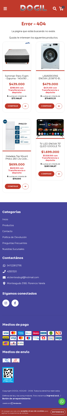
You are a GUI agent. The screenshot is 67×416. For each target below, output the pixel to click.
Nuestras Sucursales (13, 249)
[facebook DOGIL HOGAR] (15, 303)
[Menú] (5, 8)
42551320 (12, 271)
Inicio (5, 219)
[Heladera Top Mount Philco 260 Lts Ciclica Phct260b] (25, 186)
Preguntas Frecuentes (14, 243)
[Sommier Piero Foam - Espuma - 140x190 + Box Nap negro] (25, 106)
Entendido (58, 412)
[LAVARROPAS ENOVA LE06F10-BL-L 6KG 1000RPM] (59, 106)
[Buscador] (55, 8)
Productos (8, 225)
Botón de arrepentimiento (16, 398)
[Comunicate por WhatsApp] (61, 401)
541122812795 (14, 265)
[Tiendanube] (12, 404)
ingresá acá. (52, 395)
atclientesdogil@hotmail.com (23, 277)
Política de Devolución (14, 237)
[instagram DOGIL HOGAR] (5, 303)
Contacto (7, 231)
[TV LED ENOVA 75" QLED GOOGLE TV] (59, 174)
